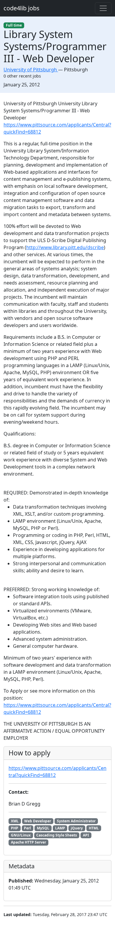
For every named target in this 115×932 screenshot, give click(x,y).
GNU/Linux (21, 835)
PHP (14, 828)
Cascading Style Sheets (56, 835)
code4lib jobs (22, 8)
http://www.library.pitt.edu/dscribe (65, 247)
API (86, 835)
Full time (14, 25)
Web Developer (37, 820)
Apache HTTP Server (28, 842)
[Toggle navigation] (103, 8)
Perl (27, 828)
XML (15, 820)
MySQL (43, 828)
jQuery (77, 828)
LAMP (60, 828)
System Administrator (76, 820)
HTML (94, 828)
